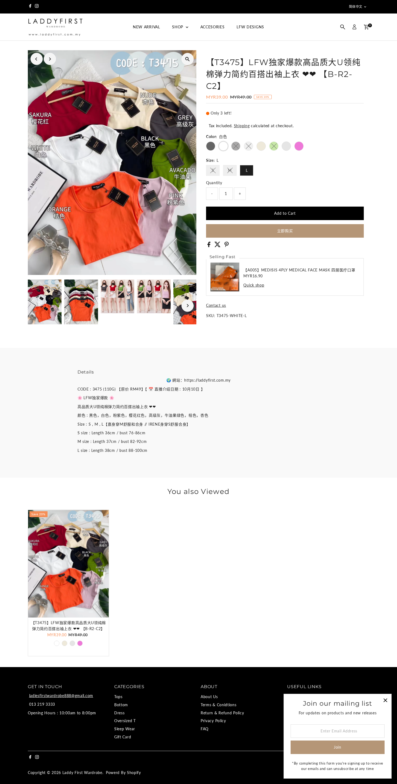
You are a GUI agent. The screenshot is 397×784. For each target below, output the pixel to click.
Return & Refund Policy (222, 713)
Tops (118, 696)
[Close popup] (385, 700)
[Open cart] (366, 27)
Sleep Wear (124, 728)
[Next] (50, 59)
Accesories (212, 27)
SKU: (210, 315)
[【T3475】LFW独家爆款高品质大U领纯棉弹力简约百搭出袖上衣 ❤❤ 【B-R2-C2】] (68, 564)
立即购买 (285, 230)
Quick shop (253, 285)
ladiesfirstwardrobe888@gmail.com (61, 695)
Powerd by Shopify (123, 772)
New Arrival (146, 27)
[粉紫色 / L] (80, 643)
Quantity (214, 182)
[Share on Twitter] (218, 245)
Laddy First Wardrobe (82, 772)
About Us (209, 696)
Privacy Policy (213, 720)
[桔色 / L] (72, 643)
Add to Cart (285, 213)
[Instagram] (36, 6)
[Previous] (37, 59)
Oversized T (125, 720)
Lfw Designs (250, 27)
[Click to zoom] (187, 59)
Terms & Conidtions (219, 704)
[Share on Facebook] (209, 245)
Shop (178, 27)
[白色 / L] (56, 643)
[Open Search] (342, 27)
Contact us (216, 305)
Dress (119, 713)
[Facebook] (30, 6)
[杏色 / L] (64, 643)
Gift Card (122, 737)
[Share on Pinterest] (226, 245)
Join (337, 747)
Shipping (242, 125)
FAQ (204, 728)
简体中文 (355, 7)
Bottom (121, 704)
